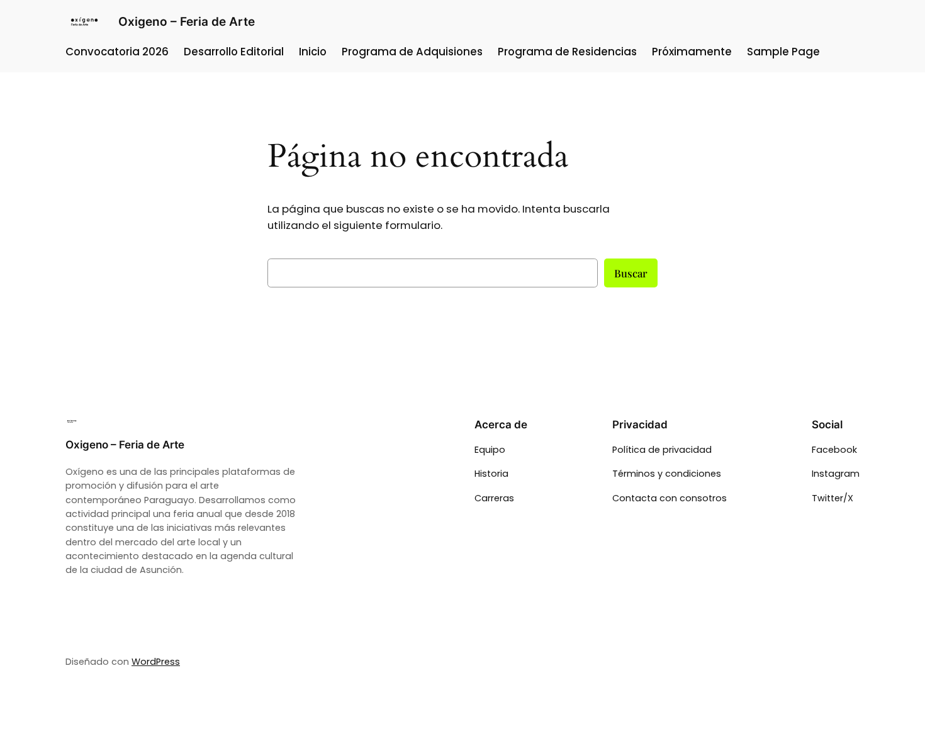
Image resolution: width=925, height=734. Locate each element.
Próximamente (692, 51)
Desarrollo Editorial (234, 51)
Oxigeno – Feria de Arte (186, 21)
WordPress (156, 661)
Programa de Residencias (567, 51)
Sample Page (783, 51)
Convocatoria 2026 (117, 51)
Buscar (631, 273)
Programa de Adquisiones (412, 51)
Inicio (313, 51)
